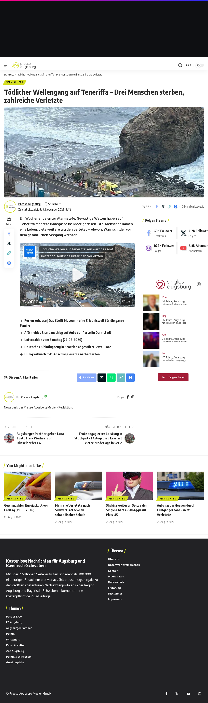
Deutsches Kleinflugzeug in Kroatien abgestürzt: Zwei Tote (67, 347)
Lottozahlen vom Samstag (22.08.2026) (53, 340)
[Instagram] (133, 397)
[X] (177, 693)
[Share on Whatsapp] (111, 377)
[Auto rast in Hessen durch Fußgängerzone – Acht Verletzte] (180, 486)
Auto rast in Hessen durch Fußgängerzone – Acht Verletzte (176, 510)
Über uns (116, 551)
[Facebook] (127, 397)
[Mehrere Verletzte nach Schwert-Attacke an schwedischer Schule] (78, 486)
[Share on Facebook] (156, 206)
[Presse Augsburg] (24, 65)
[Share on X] (163, 206)
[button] (7, 65)
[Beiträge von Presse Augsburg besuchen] (9, 397)
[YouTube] (188, 693)
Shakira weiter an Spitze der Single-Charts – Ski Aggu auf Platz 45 (126, 510)
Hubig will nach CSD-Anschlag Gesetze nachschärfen (62, 354)
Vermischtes (14, 82)
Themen (14, 608)
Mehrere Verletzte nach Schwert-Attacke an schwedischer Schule (72, 510)
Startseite (9, 74)
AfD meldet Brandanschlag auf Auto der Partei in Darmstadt (67, 333)
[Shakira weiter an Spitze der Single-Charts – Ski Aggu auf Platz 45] (129, 486)
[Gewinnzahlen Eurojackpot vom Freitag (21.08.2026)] (27, 486)
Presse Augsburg (29, 204)
